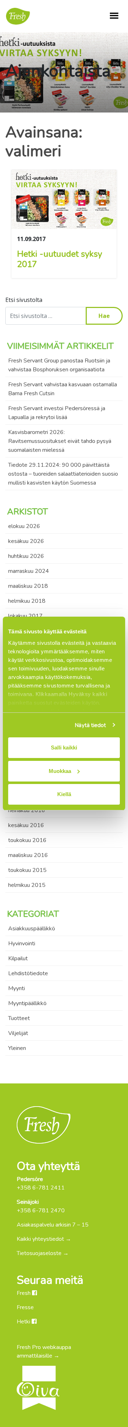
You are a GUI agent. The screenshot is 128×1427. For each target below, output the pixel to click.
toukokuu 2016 (27, 840)
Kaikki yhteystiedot (40, 1239)
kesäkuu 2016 (26, 825)
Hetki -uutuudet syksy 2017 (59, 259)
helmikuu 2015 (27, 885)
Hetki (24, 1322)
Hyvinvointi (21, 943)
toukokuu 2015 (27, 870)
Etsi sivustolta (23, 300)
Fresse (25, 1307)
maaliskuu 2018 (28, 586)
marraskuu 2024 (28, 571)
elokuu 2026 (24, 526)
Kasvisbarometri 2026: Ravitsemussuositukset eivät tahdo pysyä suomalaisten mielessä (59, 441)
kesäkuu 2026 (26, 541)
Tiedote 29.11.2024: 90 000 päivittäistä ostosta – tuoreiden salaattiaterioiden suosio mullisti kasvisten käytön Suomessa (63, 474)
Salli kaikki (64, 747)
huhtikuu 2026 (26, 556)
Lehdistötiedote (28, 973)
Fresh (24, 1293)
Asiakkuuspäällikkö (31, 928)
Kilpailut (18, 958)
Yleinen (17, 1048)
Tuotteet (19, 1018)
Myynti (16, 988)
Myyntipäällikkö (27, 1003)
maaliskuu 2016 (28, 855)
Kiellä (64, 794)
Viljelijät (18, 1033)
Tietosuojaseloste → (43, 1253)
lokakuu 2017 (25, 616)
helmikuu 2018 (27, 601)
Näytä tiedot (90, 725)
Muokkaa (60, 771)
